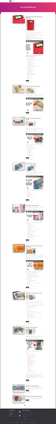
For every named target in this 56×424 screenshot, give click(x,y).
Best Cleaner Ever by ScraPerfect (31, 362)
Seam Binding (28, 193)
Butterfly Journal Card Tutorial (31, 327)
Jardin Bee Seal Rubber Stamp (30, 233)
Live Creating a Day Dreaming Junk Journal (34, 293)
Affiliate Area (33, 422)
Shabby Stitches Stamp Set (30, 195)
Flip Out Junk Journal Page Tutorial (32, 386)
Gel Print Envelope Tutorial (31, 163)
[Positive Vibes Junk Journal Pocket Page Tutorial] (19, 121)
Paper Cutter (28, 278)
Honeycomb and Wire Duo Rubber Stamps (31, 231)
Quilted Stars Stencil (29, 59)
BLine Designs (27, 85)
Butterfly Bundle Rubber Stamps (31, 311)
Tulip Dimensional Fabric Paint (31, 366)
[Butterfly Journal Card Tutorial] (19, 330)
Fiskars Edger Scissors (29, 69)
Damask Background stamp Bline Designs (31, 360)
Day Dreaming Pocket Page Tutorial (32, 205)
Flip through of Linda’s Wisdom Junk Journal (34, 396)
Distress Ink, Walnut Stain (30, 149)
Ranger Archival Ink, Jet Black (30, 154)
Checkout (25, 422)
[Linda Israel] (11, 1)
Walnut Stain (31, 281)
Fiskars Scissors (29, 316)
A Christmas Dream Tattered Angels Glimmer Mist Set (32, 60)
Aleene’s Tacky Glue (29, 68)
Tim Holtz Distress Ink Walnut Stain (30, 73)
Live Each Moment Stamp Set (30, 153)
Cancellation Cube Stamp (29, 62)
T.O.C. (19, 422)
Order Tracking (16, 422)
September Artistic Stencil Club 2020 (31, 58)
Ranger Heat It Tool (29, 363)
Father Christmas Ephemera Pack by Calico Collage (32, 65)
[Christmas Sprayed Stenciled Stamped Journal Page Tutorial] (19, 19)
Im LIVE (13, 422)
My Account (22, 422)
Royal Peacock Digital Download (31, 355)
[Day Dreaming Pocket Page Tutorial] (19, 208)
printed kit (32, 336)
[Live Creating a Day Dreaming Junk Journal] (19, 295)
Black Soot (35, 357)
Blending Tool (28, 282)
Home (10, 422)
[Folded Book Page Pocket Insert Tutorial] (19, 89)
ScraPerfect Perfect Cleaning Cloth (30, 74)
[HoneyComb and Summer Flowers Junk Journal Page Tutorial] (19, 248)
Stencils (28, 308)
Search (20, 412)
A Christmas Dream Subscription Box (31, 66)
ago (31, 159)
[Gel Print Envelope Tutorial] (19, 166)
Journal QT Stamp (29, 151)
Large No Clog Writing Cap (30, 371)
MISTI (27, 354)
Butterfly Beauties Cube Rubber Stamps (36, 236)
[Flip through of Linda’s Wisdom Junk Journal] (19, 399)
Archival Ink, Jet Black (30, 234)
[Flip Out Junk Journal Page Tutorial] (19, 388)
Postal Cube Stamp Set (29, 61)
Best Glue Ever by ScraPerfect (30, 370)
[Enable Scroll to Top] (55, 423)
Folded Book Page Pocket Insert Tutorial (33, 86)
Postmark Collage (29, 196)
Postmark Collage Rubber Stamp (30, 63)
